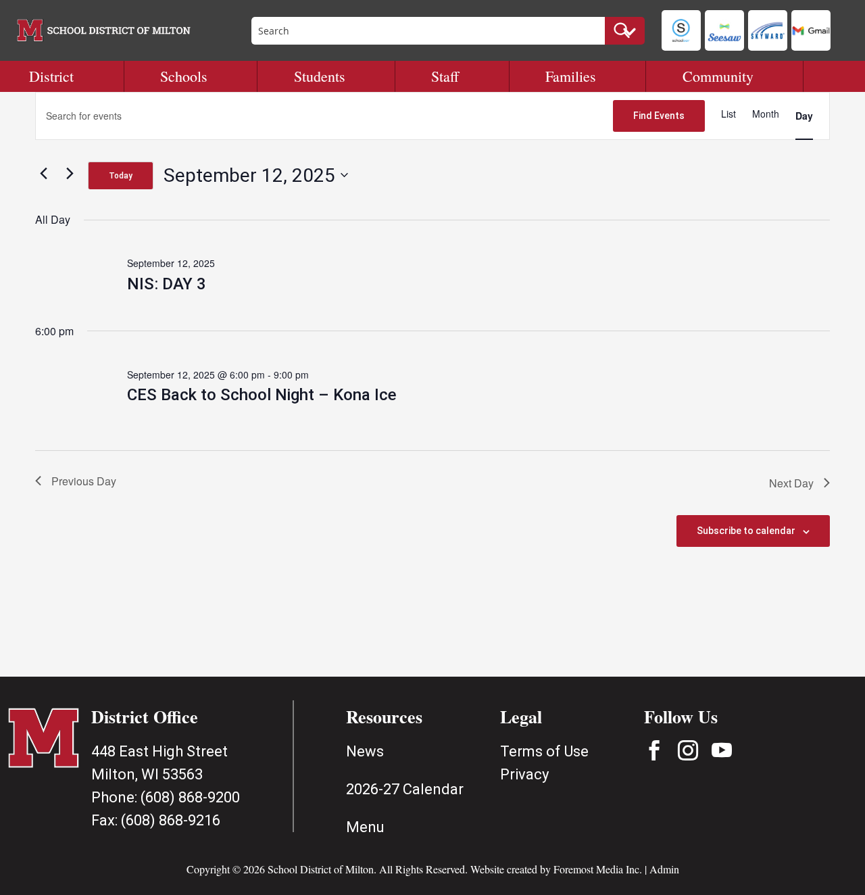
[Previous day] (43, 173)
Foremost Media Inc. (597, 869)
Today (120, 175)
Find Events (659, 115)
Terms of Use (544, 751)
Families (570, 76)
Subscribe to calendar (746, 530)
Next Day (791, 483)
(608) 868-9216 (170, 820)
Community (718, 76)
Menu (365, 827)
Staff (445, 76)
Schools (183, 76)
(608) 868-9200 (190, 797)
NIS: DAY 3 (166, 283)
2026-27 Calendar (405, 789)
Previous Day (83, 481)
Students (319, 76)
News (365, 751)
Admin (664, 869)
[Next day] (69, 173)
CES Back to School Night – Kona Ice (262, 394)
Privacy (524, 774)
